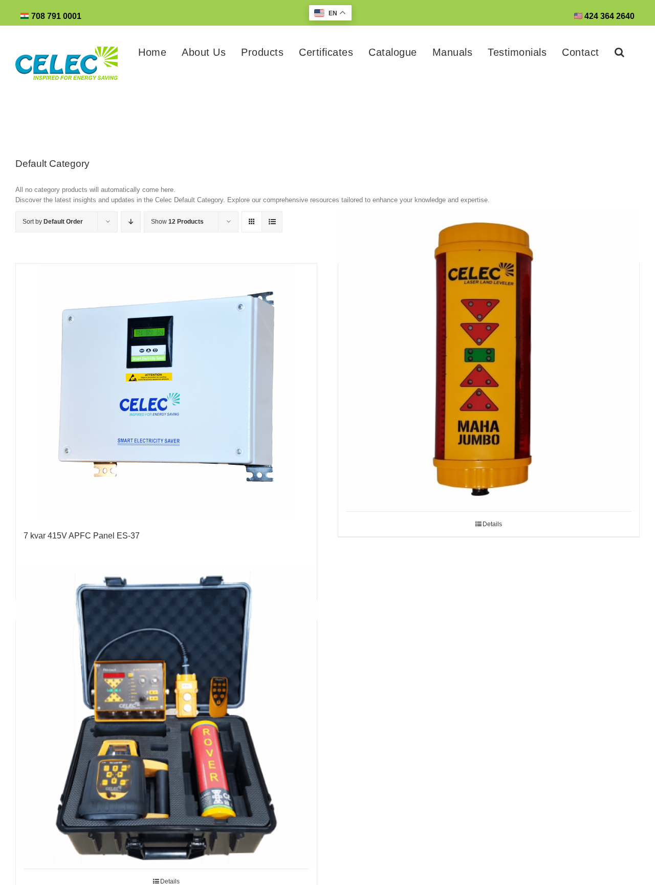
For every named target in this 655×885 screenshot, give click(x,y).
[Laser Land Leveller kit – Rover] (166, 717)
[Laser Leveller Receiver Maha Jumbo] (488, 360)
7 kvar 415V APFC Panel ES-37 (82, 535)
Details (492, 524)
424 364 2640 (608, 16)
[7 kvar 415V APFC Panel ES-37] (166, 392)
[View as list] (272, 222)
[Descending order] (131, 221)
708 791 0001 (56, 16)
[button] (620, 52)
